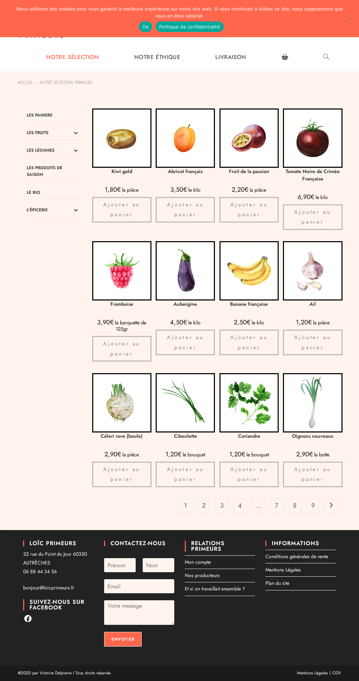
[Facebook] (27, 618)
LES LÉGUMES (40, 150)
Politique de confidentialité (189, 26)
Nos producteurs (202, 575)
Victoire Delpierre (56, 673)
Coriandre (249, 435)
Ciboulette (185, 435)
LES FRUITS (37, 133)
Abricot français (185, 171)
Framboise (121, 304)
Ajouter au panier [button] (121, 210)
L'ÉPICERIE (37, 210)
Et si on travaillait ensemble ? (215, 588)
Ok (145, 26)
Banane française (249, 304)
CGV (336, 673)
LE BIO (33, 192)
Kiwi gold (121, 171)
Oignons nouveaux (312, 435)
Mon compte (198, 562)
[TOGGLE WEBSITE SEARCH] (326, 57)
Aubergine (185, 304)
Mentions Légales (283, 569)
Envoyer (122, 639)
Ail (313, 304)
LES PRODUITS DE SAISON (44, 171)
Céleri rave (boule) (122, 435)
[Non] (350, 18)
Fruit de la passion (249, 171)
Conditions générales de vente (296, 556)
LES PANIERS (39, 115)
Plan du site (277, 583)
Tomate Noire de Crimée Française (313, 175)
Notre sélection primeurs (66, 82)
